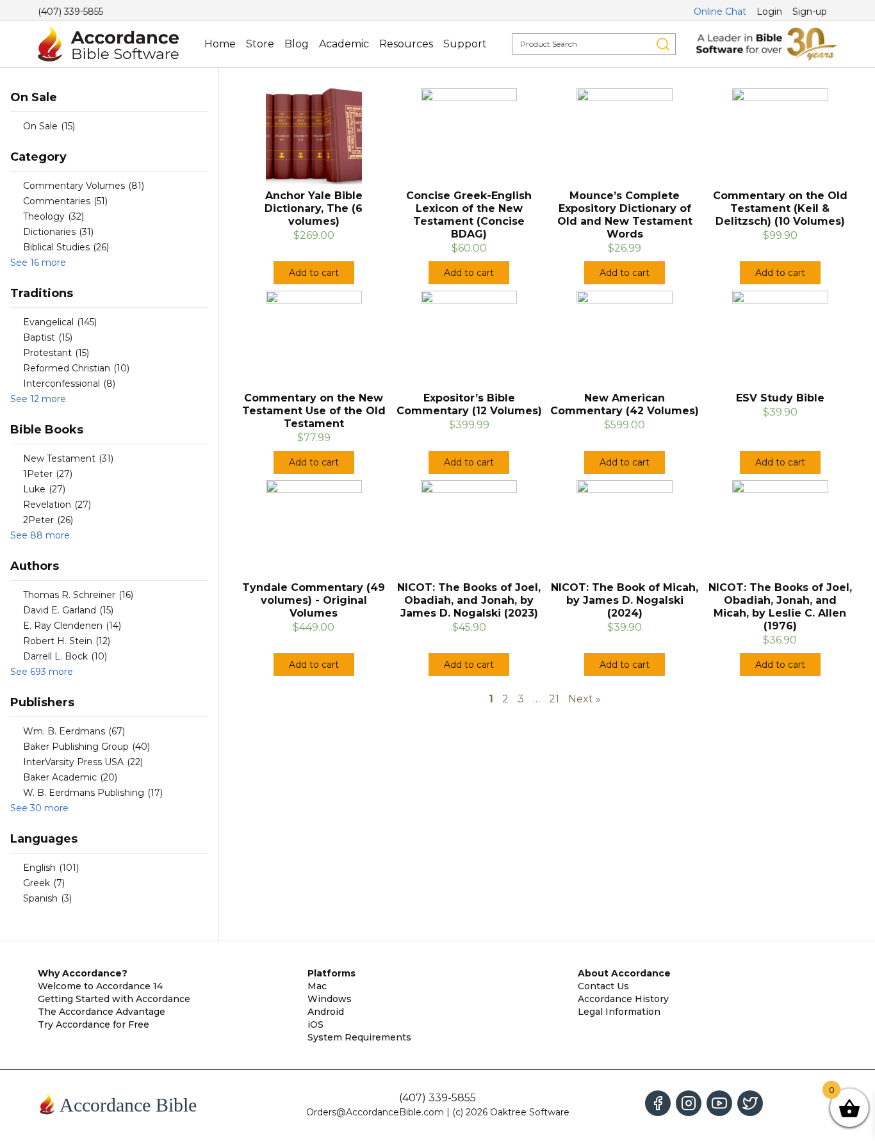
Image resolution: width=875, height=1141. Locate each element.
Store (260, 44)
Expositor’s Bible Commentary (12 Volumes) (469, 404)
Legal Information (619, 1011)
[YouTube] (719, 1103)
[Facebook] (658, 1103)
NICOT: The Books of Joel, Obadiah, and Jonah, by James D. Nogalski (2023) (469, 600)
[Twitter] (750, 1103)
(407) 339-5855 (70, 11)
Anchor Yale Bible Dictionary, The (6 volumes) (314, 208)
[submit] (663, 44)
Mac (317, 986)
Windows (329, 999)
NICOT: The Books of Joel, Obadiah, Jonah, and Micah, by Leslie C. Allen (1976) (780, 606)
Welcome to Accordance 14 (100, 986)
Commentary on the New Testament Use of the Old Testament (314, 411)
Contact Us (603, 986)
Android (325, 1011)
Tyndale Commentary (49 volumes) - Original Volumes (313, 600)
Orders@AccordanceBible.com (375, 1112)
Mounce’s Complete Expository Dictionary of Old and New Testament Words (624, 215)
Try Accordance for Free (93, 1024)
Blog (296, 44)
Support (465, 44)
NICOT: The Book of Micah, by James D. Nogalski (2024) (624, 600)
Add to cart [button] (314, 273)
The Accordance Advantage (101, 1011)
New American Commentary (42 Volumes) (624, 404)
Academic (344, 44)
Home (220, 44)
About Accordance (624, 973)
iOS (315, 1024)
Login (769, 11)
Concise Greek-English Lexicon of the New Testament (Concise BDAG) (469, 215)
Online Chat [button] (720, 11)
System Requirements (359, 1037)
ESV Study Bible (780, 398)
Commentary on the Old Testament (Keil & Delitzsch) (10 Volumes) (780, 208)
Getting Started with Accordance (114, 999)
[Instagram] (688, 1103)
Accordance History (623, 999)
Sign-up (809, 11)
